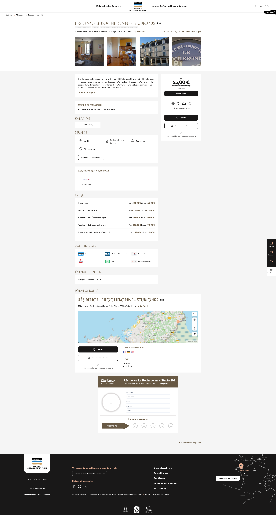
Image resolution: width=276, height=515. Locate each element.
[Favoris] (261, 6)
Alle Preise (181, 88)
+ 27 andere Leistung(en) (181, 108)
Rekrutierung (160, 488)
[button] (256, 6)
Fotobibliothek (161, 473)
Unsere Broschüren (163, 468)
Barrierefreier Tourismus (165, 483)
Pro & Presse (159, 478)
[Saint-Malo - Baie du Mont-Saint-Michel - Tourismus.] (138, 6)
